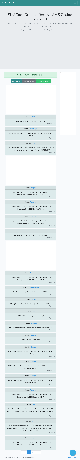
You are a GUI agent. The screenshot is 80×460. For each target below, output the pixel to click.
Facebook (33, 231)
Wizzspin (33, 335)
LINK (33, 143)
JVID (33, 117)
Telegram (33, 188)
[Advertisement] (40, 47)
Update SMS (16, 81)
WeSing (33, 299)
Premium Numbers (43, 81)
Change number (28, 81)
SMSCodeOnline (9, 3)
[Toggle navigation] (75, 3)
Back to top (72, 457)
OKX (33, 404)
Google (33, 347)
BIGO (33, 311)
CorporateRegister (33, 287)
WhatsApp (33, 129)
